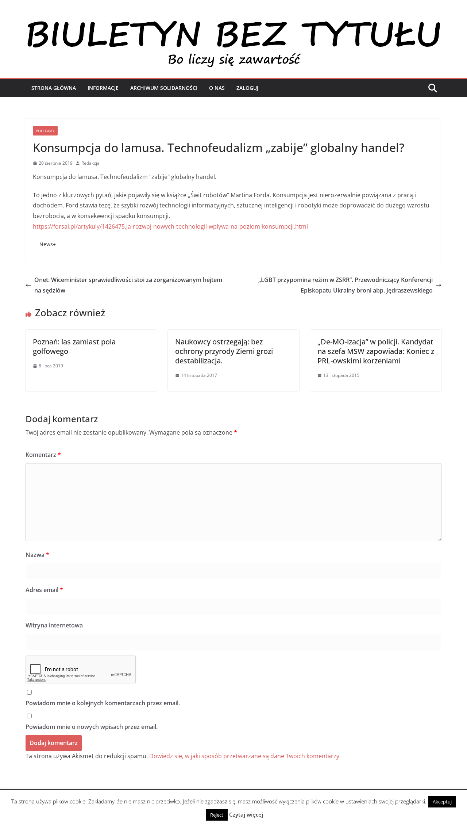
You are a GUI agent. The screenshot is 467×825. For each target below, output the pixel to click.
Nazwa (37, 555)
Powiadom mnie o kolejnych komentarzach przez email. (103, 703)
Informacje (103, 87)
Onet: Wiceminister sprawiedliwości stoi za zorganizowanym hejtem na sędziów (128, 285)
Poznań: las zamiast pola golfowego (74, 346)
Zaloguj (247, 87)
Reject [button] (216, 814)
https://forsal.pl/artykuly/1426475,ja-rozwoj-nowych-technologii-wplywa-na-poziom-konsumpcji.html (170, 226)
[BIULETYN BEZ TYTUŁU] (233, 23)
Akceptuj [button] (442, 801)
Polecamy (45, 130)
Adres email (44, 590)
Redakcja (90, 163)
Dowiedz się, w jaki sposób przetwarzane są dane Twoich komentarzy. (245, 756)
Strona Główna (53, 87)
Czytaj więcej (246, 814)
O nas (217, 87)
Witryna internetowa (54, 625)
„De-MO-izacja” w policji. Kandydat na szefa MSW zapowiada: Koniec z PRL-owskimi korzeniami (375, 351)
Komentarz (43, 455)
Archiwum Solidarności (163, 87)
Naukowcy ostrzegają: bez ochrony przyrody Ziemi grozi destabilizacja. (224, 351)
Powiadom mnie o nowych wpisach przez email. (92, 727)
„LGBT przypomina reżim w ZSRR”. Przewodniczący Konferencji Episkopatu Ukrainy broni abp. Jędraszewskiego (345, 285)
